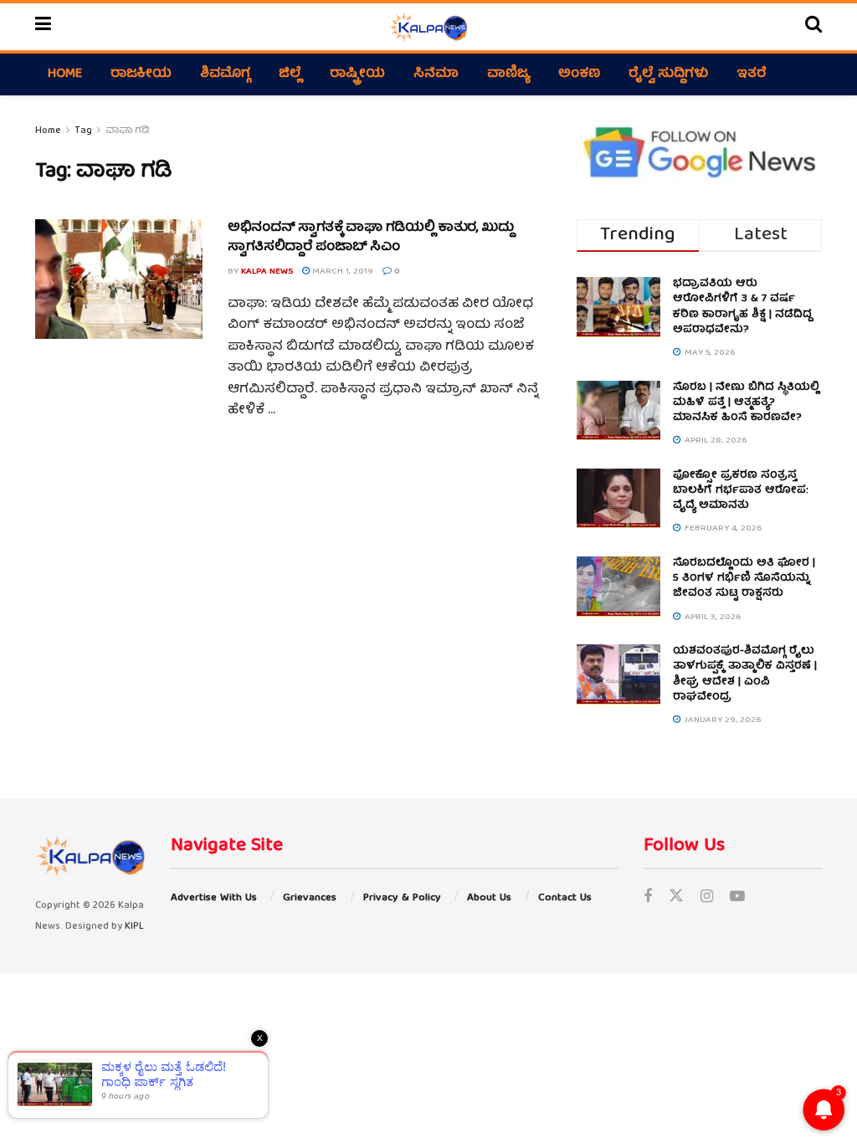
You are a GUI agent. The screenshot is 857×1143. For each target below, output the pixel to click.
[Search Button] (813, 27)
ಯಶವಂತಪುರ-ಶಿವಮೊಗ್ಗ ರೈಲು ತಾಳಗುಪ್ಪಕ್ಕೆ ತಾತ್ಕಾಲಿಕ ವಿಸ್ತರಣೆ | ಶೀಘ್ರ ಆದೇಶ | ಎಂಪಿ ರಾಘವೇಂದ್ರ (745, 674)
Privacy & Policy (402, 898)
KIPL (134, 926)
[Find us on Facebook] (648, 898)
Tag (83, 131)
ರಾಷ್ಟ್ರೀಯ (357, 74)
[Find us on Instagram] (706, 898)
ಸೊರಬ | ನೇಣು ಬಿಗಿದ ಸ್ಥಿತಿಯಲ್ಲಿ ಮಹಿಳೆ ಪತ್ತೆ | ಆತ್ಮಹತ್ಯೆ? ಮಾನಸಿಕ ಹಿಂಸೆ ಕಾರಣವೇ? (746, 403)
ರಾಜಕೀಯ (141, 74)
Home (65, 74)
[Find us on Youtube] (737, 898)
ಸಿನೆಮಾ (436, 74)
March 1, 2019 (341, 271)
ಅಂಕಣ (579, 74)
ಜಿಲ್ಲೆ (290, 74)
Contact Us (565, 898)
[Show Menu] (43, 27)
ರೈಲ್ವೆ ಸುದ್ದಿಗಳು (668, 74)
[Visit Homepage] (428, 27)
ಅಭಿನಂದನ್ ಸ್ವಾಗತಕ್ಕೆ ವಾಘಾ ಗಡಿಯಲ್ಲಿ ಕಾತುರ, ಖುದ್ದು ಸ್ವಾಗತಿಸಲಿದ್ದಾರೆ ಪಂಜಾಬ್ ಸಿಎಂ (371, 238)
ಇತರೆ (751, 74)
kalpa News (267, 271)
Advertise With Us (214, 898)
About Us (489, 898)
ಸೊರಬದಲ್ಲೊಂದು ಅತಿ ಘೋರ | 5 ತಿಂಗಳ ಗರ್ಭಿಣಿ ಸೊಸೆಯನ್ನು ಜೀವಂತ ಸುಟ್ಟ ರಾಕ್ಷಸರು (744, 578)
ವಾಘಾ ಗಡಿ (127, 131)
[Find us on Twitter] (676, 898)
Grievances (309, 898)
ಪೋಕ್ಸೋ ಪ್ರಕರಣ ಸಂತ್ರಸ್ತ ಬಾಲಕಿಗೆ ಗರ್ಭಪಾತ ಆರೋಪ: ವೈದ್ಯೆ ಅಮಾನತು (740, 490)
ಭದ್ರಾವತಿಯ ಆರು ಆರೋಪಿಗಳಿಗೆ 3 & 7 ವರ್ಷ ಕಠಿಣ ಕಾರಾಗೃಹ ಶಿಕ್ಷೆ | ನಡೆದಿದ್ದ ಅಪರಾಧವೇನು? (742, 307)
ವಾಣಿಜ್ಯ (508, 74)
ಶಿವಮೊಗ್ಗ (225, 74)
